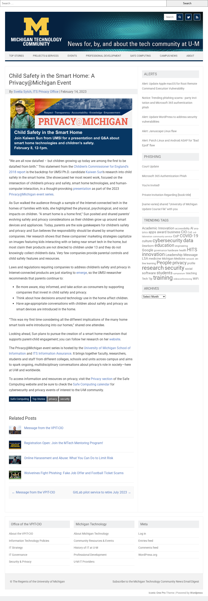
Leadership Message (182, 255)
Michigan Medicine (173, 258)
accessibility (182, 228)
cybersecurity (167, 240)
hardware (173, 250)
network (190, 259)
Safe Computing (140, 55)
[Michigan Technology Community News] (104, 50)
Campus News (168, 55)
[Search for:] (83, 3)
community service (162, 236)
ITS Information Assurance (52, 353)
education (164, 245)
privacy (53, 398)
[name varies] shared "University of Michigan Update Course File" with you (169, 207)
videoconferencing (182, 278)
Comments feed (148, 547)
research (153, 267)
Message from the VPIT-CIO (43, 428)
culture (147, 241)
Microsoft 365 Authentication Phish (164, 176)
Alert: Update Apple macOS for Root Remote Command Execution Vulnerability (169, 86)
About (190, 55)
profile (191, 263)
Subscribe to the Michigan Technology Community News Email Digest (156, 581)
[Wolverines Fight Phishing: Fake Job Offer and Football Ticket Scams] (15, 481)
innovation (153, 254)
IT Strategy (16, 547)
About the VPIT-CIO (21, 533)
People (164, 262)
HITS (192, 249)
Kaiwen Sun (94, 172)
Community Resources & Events (94, 540)
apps (152, 232)
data (188, 240)
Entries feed (145, 540)
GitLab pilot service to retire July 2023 (102, 492)
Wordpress (196, 592)
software (149, 273)
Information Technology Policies (29, 540)
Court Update (150, 166)
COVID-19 (189, 235)
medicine (155, 258)
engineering (181, 246)
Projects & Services (45, 55)
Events (72, 55)
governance (160, 250)
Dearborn (148, 245)
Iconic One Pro (157, 592)
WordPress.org (147, 554)
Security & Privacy (20, 561)
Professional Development (103, 55)
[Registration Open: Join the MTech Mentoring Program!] (15, 451)
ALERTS (150, 74)
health (182, 250)
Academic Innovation (158, 228)
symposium (179, 273)
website (114, 339)
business (173, 232)
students (164, 272)
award (162, 232)
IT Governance (18, 554)
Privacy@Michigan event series (31, 194)
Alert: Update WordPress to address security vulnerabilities (169, 119)
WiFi (196, 279)
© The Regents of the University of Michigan (37, 581)
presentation (82, 189)
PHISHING (152, 157)
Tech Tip (147, 278)
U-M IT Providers (84, 561)
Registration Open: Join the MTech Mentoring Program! (63, 443)
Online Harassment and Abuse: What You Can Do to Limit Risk (68, 458)
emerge (81, 273)
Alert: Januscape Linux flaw (159, 131)
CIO (184, 232)
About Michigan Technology (91, 533)
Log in (142, 533)
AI (191, 228)
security (64, 398)
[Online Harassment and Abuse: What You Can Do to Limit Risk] (15, 466)
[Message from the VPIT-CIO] (15, 436)
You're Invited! (151, 185)
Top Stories (16, 55)
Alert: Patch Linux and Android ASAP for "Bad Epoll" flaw (170, 143)
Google (147, 250)
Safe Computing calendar (91, 384)
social (188, 268)
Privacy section (102, 379)
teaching (191, 273)
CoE (190, 232)
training (163, 277)
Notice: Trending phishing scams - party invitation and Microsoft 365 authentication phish (169, 102)
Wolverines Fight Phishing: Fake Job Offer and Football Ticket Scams (74, 473)
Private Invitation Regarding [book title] (166, 194)
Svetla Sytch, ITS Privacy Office (36, 92)
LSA (145, 258)
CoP (176, 236)
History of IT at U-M (86, 547)
